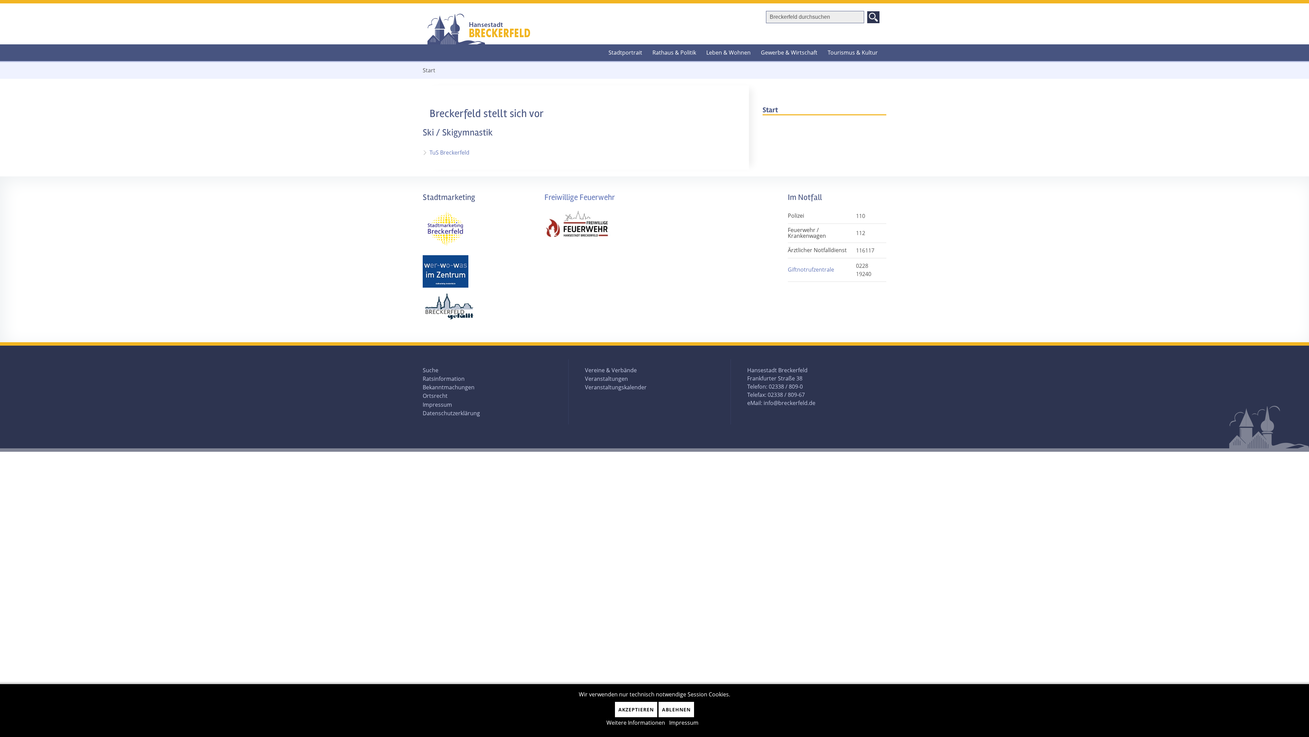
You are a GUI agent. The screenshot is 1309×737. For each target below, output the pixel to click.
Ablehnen (676, 709)
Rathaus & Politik (674, 52)
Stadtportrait (625, 52)
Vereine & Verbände (611, 370)
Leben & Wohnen (728, 52)
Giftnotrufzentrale (811, 269)
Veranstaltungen (606, 378)
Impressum (437, 404)
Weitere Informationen (635, 722)
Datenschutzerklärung (451, 413)
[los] (873, 17)
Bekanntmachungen (449, 387)
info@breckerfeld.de (789, 403)
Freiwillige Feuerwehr (579, 197)
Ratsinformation (444, 378)
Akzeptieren (636, 709)
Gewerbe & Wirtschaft (789, 52)
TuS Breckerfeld (449, 152)
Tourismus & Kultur (853, 52)
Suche (430, 370)
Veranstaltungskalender (616, 387)
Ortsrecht (435, 396)
